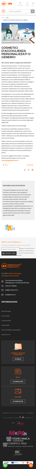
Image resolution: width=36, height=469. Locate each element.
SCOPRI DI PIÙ (18, 381)
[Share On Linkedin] (32, 169)
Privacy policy (5, 325)
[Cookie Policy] (31, 465)
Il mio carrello (5, 316)
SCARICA (18, 359)
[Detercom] (6, 3)
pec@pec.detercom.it (11, 290)
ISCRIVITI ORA (10, 253)
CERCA (33, 11)
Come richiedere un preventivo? (11, 330)
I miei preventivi (6, 320)
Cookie (16, 417)
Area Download (6, 311)
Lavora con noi (5, 334)
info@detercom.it (10, 294)
